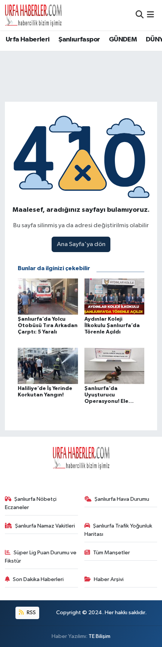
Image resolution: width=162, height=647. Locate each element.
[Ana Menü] (150, 15)
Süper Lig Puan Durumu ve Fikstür (41, 557)
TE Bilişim (99, 636)
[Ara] (140, 15)
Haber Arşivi (109, 579)
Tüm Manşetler (111, 552)
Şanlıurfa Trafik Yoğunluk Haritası (118, 530)
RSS (31, 612)
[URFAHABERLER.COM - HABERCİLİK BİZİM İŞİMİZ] (33, 15)
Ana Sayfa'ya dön (81, 244)
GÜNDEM (123, 39)
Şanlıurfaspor (79, 39)
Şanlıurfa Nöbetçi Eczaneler (31, 503)
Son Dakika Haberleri (38, 579)
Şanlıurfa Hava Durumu (122, 499)
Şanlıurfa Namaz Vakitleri (45, 526)
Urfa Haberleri (28, 39)
